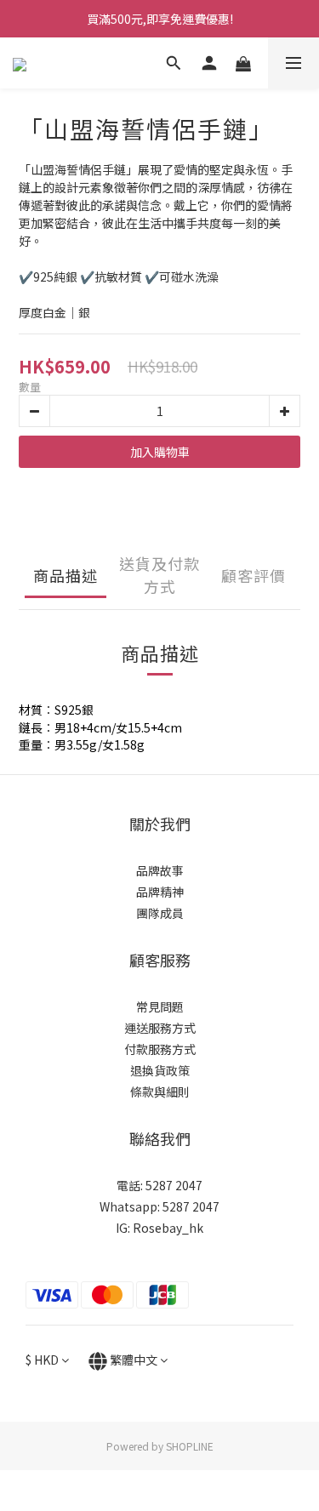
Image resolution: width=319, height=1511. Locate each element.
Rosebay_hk (168, 1227)
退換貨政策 (160, 1070)
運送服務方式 (160, 1027)
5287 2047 (190, 1206)
